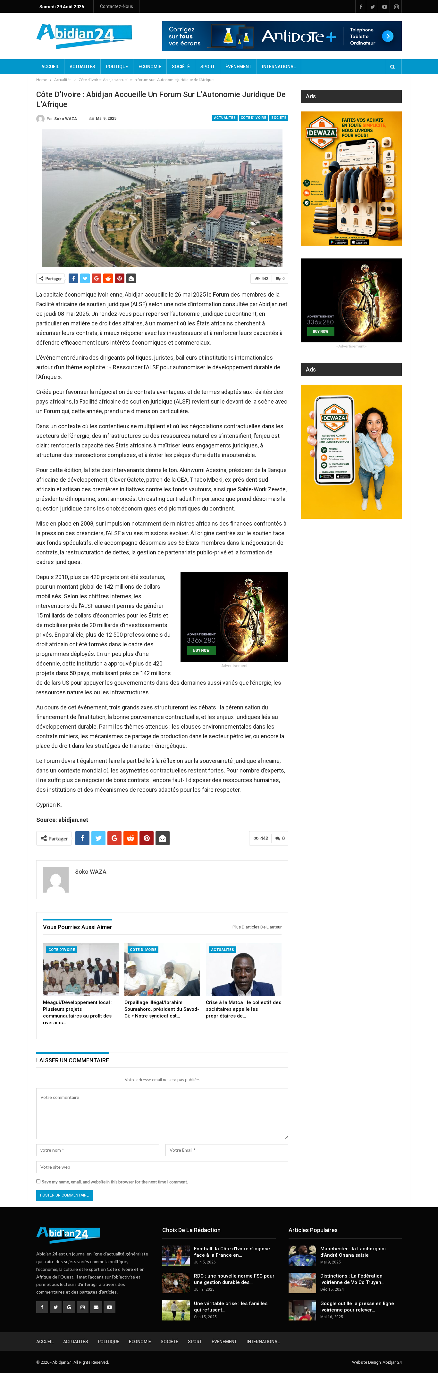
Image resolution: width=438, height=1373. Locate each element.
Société (181, 66)
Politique (117, 66)
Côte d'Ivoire (253, 117)
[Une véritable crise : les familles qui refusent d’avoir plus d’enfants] (176, 1310)
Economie (150, 66)
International (279, 66)
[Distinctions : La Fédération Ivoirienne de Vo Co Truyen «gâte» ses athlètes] (302, 1283)
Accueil (50, 66)
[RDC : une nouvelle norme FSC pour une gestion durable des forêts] (176, 1283)
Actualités (82, 66)
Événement (238, 66)
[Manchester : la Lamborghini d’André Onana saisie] (302, 1256)
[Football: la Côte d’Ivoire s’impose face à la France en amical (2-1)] (176, 1256)
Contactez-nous (116, 6)
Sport (207, 66)
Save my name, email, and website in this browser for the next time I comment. (115, 1181)
